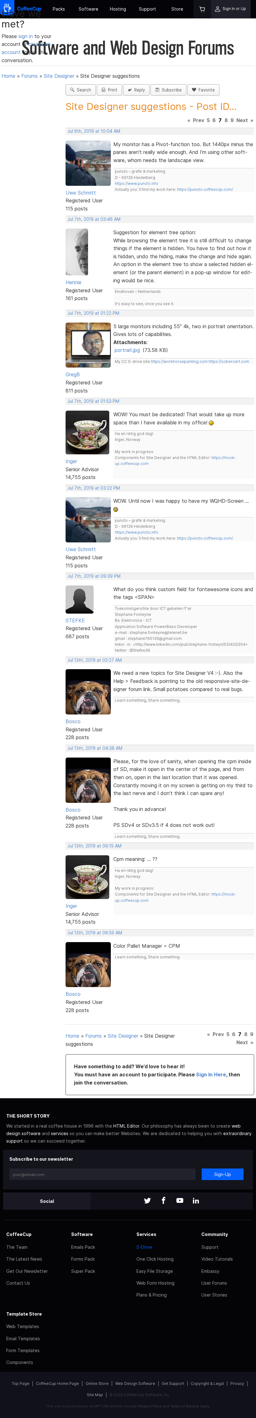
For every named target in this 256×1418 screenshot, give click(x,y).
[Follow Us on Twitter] (147, 1201)
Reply (138, 89)
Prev (198, 120)
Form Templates (23, 1350)
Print (111, 89)
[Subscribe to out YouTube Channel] (180, 1201)
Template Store (24, 1314)
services (59, 1133)
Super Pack (83, 1271)
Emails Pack (83, 1247)
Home (8, 76)
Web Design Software (135, 1383)
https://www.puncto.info (136, 183)
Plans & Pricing (151, 1294)
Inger (71, 461)
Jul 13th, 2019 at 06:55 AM (94, 932)
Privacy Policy (150, 1406)
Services (146, 1234)
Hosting (118, 9)
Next (242, 120)
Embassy (210, 1271)
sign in (26, 36)
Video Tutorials (217, 1259)
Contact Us (18, 1283)
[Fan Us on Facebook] (164, 1201)
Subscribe (170, 89)
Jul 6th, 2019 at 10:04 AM (93, 131)
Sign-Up (222, 1174)
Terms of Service (184, 1406)
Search (82, 89)
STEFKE (75, 620)
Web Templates (22, 1326)
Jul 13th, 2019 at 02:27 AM (94, 660)
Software (88, 9)
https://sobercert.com (229, 361)
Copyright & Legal (207, 1383)
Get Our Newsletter (27, 1271)
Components (19, 1362)
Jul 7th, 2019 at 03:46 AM (94, 219)
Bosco (73, 721)
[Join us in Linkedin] (196, 1201)
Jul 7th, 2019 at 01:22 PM (93, 313)
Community (214, 1234)
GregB (73, 374)
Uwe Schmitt (81, 193)
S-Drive (144, 1247)
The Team (16, 1247)
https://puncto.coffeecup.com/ (205, 189)
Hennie (73, 282)
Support (147, 9)
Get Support (173, 1383)
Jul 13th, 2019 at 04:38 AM (94, 748)
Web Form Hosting (155, 1283)
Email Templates (23, 1338)
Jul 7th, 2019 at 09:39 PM (94, 576)
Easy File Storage (154, 1271)
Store (177, 9)
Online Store (97, 1383)
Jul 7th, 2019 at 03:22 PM (93, 488)
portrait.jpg (127, 350)
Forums (29, 76)
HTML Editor (126, 1126)
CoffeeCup (19, 1234)
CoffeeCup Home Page (57, 1383)
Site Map (95, 1394)
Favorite (205, 89)
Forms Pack (83, 1259)
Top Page (20, 1383)
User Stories (214, 1294)
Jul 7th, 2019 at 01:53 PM (93, 401)
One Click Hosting (155, 1259)
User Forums (214, 1283)
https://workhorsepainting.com (179, 361)
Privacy (237, 1383)
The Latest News (24, 1259)
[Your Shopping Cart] (202, 9)
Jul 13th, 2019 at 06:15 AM (94, 845)
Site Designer (59, 76)
